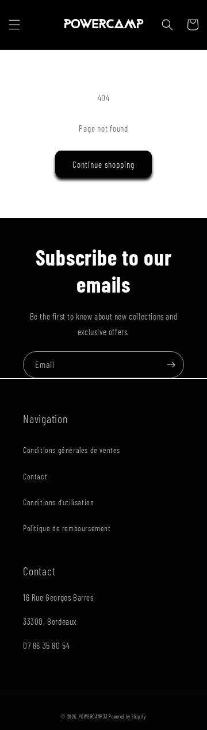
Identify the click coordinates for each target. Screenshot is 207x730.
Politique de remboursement (67, 528)
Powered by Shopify (127, 717)
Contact (35, 476)
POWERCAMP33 (93, 717)
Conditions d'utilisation (58, 502)
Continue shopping (103, 164)
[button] (14, 24)
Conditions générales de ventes (71, 450)
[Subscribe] (170, 364)
